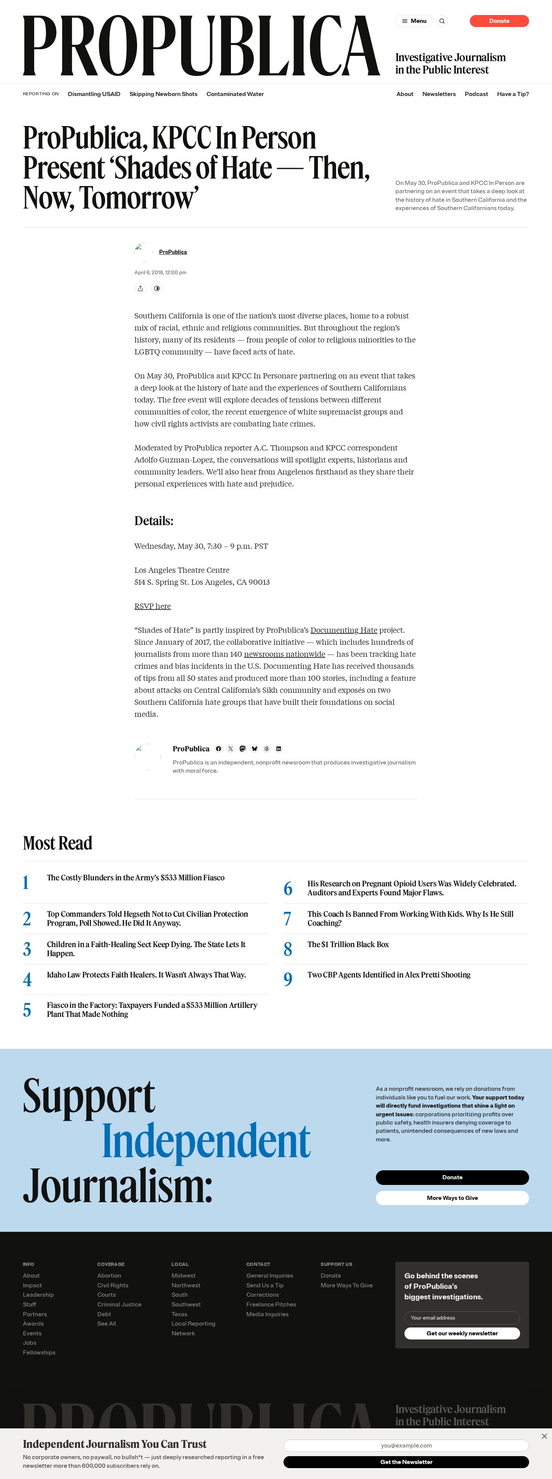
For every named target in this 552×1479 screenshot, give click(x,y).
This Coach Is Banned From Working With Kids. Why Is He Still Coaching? (411, 919)
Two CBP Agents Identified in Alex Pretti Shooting (389, 974)
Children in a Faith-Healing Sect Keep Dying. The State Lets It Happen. (146, 949)
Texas (179, 1314)
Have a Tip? (513, 94)
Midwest (184, 1275)
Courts (106, 1295)
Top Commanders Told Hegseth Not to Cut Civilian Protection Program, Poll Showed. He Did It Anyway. (147, 919)
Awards (33, 1323)
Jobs (29, 1343)
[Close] (544, 1436)
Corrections (262, 1295)
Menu (419, 21)
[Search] (442, 21)
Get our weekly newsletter (462, 1333)
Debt (104, 1314)
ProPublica (173, 252)
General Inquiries (269, 1275)
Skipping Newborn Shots (164, 94)
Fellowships (39, 1352)
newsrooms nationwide (284, 654)
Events (32, 1333)
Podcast (476, 94)
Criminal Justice (119, 1304)
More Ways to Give (452, 1198)
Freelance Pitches (271, 1304)
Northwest (186, 1285)
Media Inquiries (267, 1314)
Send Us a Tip (265, 1285)
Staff (29, 1304)
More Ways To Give (347, 1285)
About (405, 94)
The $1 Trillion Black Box (348, 944)
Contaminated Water (235, 94)
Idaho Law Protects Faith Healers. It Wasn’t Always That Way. (146, 974)
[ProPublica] (201, 45)
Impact (32, 1285)
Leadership (38, 1295)
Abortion (109, 1275)
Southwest (186, 1304)
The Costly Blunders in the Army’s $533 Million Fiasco (136, 877)
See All (106, 1323)
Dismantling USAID (94, 94)
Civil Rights (112, 1285)
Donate (499, 21)
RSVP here (152, 606)
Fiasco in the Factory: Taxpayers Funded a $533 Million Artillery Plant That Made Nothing (152, 1010)
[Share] (140, 288)
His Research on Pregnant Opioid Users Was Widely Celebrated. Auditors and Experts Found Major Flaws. (412, 888)
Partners (35, 1314)
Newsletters (439, 94)
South (180, 1295)
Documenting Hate (344, 630)
